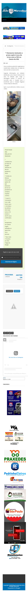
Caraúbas (5, 380)
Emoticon (17, 291)
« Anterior (7, 276)
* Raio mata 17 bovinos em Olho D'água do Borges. (8, 240)
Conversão (9, 291)
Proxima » (19, 279)
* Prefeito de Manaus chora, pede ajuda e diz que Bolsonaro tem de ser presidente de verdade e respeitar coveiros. (8, 185)
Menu (5, 20)
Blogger (18, 588)
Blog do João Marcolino (19, 585)
